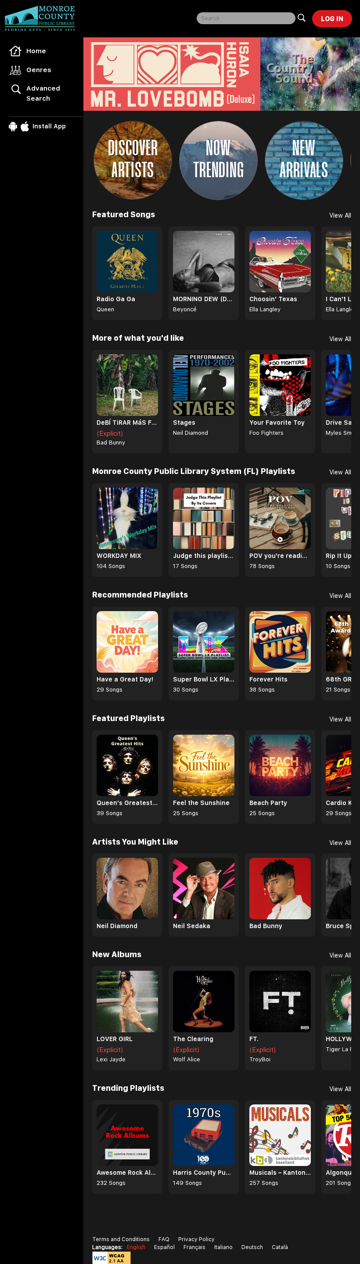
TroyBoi (259, 1059)
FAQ (163, 1239)
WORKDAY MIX (119, 555)
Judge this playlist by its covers (203, 555)
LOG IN (332, 19)
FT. (254, 1038)
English (136, 1247)
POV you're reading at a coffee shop (280, 555)
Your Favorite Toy (277, 422)
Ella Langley (265, 309)
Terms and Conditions (121, 1239)
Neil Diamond (190, 433)
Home (36, 51)
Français (194, 1247)
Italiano (223, 1247)
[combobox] (246, 18)
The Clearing (193, 1038)
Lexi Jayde (111, 1059)
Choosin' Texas (273, 298)
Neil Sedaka (191, 925)
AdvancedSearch (43, 93)
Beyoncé (185, 309)
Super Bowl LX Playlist (203, 679)
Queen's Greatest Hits (127, 802)
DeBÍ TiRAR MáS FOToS (127, 422)
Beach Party (268, 802)
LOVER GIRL (115, 1038)
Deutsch (252, 1247)
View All (340, 215)
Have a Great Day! (125, 679)
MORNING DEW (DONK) (203, 298)
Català (280, 1247)
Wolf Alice (186, 1059)
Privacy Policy (196, 1239)
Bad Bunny (111, 442)
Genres (38, 70)
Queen (105, 309)
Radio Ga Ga (116, 298)
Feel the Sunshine (201, 802)
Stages (184, 422)
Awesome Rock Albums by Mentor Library (127, 1172)
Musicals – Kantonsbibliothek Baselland (280, 1172)
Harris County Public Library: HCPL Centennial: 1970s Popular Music (203, 1172)
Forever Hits (268, 679)
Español (164, 1247)
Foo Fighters (266, 433)
